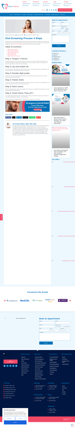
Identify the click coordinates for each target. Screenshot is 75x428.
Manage (9, 418)
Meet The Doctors (25, 359)
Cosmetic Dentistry (54, 357)
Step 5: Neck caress (12, 54)
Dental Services (17, 14)
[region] (15, 417)
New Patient (62, 28)
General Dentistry (39, 361)
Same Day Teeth (38, 357)
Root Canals (37, 369)
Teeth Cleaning (38, 376)
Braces (63, 357)
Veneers (51, 374)
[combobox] (61, 33)
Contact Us (62, 14)
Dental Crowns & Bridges (53, 359)
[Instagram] (51, 10)
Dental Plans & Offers (38, 14)
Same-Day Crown (39, 371)
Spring (24, 1)
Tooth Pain (52, 372)
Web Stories (24, 373)
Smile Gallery (30, 14)
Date (53, 30)
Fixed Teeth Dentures (54, 364)
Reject (21, 418)
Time (59, 30)
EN (44, 10)
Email (62, 22)
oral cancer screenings (18, 44)
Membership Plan (25, 367)
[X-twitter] (49, 10)
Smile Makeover (53, 368)
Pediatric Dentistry (39, 367)
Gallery (22, 361)
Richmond (36, 1)
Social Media (47, 14)
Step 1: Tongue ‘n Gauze (13, 49)
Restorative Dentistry (54, 366)
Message (54, 34)
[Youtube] (56, 10)
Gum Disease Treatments (40, 363)
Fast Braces (64, 359)
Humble (45, 1)
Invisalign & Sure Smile (65, 361)
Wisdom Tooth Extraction (40, 378)
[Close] (27, 409)
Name (53, 22)
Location (66, 30)
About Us (23, 357)
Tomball (66, 1)
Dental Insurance (55, 14)
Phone (53, 26)
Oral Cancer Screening (40, 365)
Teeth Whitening (53, 370)
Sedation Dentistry (39, 375)
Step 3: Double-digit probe (13, 52)
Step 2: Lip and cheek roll (13, 50)
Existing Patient (67, 29)
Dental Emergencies (39, 359)
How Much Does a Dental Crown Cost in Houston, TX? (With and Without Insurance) (60, 120)
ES (42, 10)
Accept (15, 422)
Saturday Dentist (38, 373)
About (11, 14)
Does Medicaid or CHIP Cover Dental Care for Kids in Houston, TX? (61, 89)
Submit (59, 45)
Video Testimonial (25, 365)
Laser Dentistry (65, 364)
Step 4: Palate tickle (12, 53)
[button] (8, 117)
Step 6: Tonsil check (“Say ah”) (14, 55)
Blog (22, 375)
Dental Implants (53, 362)
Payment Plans (24, 369)
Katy (55, 1)
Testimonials (24, 363)
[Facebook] (47, 10)
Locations (24, 14)
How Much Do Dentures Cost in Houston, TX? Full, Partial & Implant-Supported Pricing (61, 153)
